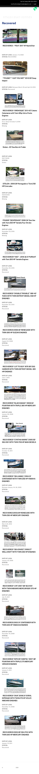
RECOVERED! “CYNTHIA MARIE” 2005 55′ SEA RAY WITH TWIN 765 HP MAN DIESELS (19, 441)
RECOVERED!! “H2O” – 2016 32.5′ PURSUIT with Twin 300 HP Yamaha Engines (19, 258)
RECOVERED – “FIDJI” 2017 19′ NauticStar (19, 46)
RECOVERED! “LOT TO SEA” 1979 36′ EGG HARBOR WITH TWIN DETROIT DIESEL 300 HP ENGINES (19, 368)
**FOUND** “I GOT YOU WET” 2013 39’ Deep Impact (19, 79)
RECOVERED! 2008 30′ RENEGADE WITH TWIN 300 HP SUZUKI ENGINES (18, 331)
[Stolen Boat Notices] (19, 13)
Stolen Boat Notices (9, 767)
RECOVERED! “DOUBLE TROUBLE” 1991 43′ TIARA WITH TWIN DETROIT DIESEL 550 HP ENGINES (19, 295)
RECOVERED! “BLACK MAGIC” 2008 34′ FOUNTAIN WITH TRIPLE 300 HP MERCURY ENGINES (19, 405)
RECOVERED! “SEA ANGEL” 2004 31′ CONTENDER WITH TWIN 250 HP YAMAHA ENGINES (18, 478)
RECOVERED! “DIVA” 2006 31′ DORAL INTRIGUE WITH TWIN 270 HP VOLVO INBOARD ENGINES (17, 698)
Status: (5, 57)
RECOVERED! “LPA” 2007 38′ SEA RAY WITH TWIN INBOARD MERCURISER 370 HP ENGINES (19, 588)
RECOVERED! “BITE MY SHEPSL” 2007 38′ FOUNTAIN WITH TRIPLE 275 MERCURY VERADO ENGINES (19, 661)
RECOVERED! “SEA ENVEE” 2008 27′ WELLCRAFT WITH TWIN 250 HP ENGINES (19, 550)
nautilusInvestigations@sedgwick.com (21, 4)
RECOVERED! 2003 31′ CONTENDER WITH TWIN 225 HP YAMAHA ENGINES (19, 623)
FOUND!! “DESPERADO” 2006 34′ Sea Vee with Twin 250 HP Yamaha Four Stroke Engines (18, 222)
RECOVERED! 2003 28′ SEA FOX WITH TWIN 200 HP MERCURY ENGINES (17, 733)
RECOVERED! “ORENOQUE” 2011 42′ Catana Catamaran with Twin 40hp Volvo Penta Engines (19, 113)
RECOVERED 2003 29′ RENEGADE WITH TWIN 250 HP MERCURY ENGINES (18, 514)
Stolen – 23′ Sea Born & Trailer (14, 147)
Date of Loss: (7, 55)
